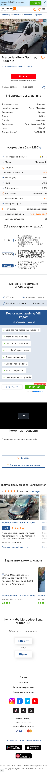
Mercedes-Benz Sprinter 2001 (18, 522)
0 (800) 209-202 (23, 718)
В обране (24, 458)
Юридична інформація (23, 692)
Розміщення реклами (23, 687)
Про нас (23, 677)
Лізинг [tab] (23, 654)
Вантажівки (16, 15)
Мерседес (27, 15)
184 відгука (34, 491)
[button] (44, 9)
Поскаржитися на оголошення (25, 465)
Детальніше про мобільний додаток (23, 740)
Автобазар (6, 15)
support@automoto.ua (23, 726)
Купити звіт (37, 386)
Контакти (23, 682)
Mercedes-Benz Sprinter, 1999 (18, 595)
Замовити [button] (35, 3)
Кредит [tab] (23, 640)
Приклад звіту (13, 387)
